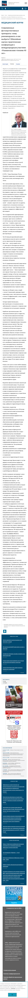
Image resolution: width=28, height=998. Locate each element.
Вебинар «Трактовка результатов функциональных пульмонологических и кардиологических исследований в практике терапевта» (14, 760)
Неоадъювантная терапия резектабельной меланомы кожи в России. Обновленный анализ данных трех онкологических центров (13, 809)
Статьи (6, 15)
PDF (5, 681)
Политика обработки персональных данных (12, 978)
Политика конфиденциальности (11, 973)
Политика (13, 988)
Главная (2, 15)
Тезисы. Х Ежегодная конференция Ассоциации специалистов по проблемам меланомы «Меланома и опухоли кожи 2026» (13, 846)
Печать (5, 682)
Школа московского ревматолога (16, 757)
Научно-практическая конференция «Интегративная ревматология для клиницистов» (12, 774)
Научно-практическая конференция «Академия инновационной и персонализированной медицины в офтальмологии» (14, 770)
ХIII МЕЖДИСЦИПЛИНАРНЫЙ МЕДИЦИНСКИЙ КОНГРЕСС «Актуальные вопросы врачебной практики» (12, 767)
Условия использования (9, 970)
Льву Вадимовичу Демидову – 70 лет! (11, 852)
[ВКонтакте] (4, 631)
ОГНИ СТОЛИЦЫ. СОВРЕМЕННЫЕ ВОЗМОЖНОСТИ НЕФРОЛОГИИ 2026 (11, 764)
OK (12, 994)
